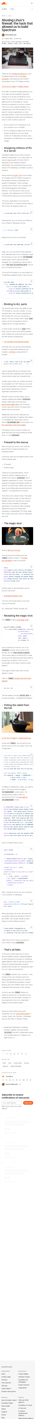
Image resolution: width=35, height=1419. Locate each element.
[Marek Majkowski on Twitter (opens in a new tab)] (20, 1084)
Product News (18, 1063)
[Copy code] (31, 212)
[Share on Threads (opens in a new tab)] (22, 1053)
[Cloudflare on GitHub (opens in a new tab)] (20, 1080)
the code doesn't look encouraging (14, 425)
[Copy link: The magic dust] (2, 523)
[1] (9, 165)
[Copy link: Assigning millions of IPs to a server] (2, 148)
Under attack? (6, 1388)
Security (26, 1063)
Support (4, 1412)
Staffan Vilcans (23, 86)
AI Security (22, 1408)
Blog (2, 1418)
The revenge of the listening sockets (16, 342)
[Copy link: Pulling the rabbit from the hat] (2, 705)
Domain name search (8, 1391)
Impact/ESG (22, 1388)
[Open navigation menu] (32, 3)
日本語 (16, 43)
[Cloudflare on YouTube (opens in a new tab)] (13, 1080)
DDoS (4, 1063)
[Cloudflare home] (4, 3)
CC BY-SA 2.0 (6, 86)
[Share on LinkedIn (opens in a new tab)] (10, 1053)
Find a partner (6, 1383)
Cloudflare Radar (7, 1403)
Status (3, 1409)
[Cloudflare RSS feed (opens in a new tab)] (3, 1080)
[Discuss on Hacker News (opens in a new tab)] (3, 1053)
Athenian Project (24, 1377)
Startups (4, 1386)
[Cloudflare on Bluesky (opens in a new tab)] (23, 1080)
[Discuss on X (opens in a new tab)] (7, 1053)
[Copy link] (25, 1053)
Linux (9, 1063)
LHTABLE (12, 352)
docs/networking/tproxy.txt (13, 596)
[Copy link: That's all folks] (2, 950)
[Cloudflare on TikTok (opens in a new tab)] (30, 1080)
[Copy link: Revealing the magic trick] (2, 616)
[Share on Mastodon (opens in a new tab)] (18, 1053)
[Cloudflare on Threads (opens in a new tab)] (27, 1080)
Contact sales (6, 1377)
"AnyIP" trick (17, 175)
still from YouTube (14, 550)
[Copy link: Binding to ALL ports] (2, 304)
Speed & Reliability (16, 1066)
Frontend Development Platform (22, 1413)
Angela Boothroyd (24, 738)
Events (3, 1415)
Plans (3, 1374)
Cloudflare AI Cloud (25, 1405)
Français (10, 43)
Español (4, 43)
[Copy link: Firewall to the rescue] (2, 442)
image (14, 86)
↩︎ (14, 1038)
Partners (4, 1380)
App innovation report (9, 1400)
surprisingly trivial (22, 620)
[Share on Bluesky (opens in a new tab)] (14, 1053)
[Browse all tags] (32, 9)
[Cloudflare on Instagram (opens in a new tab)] (16, 1080)
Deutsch (26, 42)
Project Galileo (23, 1374)
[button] (17, 536)
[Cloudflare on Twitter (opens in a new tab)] (6, 1080)
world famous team (22, 1014)
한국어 (20, 43)
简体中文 (28, 43)
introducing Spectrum (19, 74)
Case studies (5, 1406)
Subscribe (28, 1103)
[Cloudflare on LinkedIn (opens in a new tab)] (10, 1080)
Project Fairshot (23, 1385)
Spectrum (5, 1066)
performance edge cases (10, 404)
